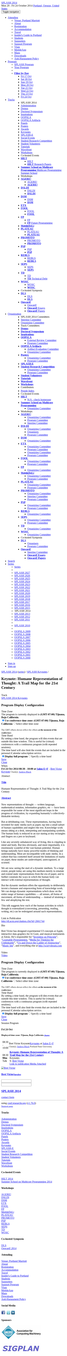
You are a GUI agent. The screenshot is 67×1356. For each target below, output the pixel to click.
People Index (27, 390)
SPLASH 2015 (22, 608)
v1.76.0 (31, 1103)
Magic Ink (7, 945)
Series (17, 566)
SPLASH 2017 (22, 602)
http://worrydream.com (50, 945)
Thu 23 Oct (27, 93)
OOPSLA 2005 (22, 643)
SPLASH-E (27, 134)
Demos (24, 108)
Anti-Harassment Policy (26, 58)
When (4, 765)
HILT (30, 161)
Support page (7, 1106)
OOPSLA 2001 (22, 654)
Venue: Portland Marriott (27, 20)
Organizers (33, 431)
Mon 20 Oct (27, 85)
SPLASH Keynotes (37, 671)
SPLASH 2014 (9, 671)
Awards (25, 129)
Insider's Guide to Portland (28, 35)
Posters (24, 126)
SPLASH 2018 (22, 599)
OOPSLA (26, 117)
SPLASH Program (24, 64)
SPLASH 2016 (22, 605)
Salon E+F (42, 768)
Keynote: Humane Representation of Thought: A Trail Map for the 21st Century (36, 1053)
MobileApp (20, 49)
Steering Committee (31, 319)
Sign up (12, 666)
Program (12, 61)
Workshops (26, 152)
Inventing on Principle (45, 936)
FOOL (30, 211)
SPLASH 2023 (22, 584)
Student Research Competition (36, 140)
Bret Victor (18, 1061)
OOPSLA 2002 (22, 652)
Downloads (20, 55)
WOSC (31, 284)
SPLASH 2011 (22, 619)
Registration (20, 26)
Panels (24, 123)
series (21, 671)
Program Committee (37, 343)
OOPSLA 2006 (22, 640)
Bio (3, 925)
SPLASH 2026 (22, 575)
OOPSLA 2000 (22, 657)
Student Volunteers (30, 143)
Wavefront (26, 149)
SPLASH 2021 (22, 590)
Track (4, 695)
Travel (17, 32)
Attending (13, 17)
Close (4, 762)
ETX (4, 1203)
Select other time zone (27, 723)
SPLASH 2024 (22, 581)
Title (3, 782)
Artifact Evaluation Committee (43, 349)
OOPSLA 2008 (22, 634)
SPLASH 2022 (22, 587)
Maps (17, 52)
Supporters (19, 41)
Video (4, 952)
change (47, 1035)
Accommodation (22, 29)
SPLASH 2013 (22, 613)
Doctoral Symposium (32, 111)
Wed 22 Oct (27, 90)
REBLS (31, 258)
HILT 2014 (7, 1178)
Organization (14, 313)
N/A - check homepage (39, 399)
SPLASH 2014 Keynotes (14, 698)
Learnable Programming (14, 939)
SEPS (30, 267)
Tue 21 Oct (26, 88)
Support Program (23, 44)
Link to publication (19, 1063)
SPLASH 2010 (22, 625)
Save (3, 759)
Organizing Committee (32, 322)
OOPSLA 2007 (22, 637)
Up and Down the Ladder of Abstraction (38, 942)
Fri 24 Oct (26, 96)
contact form (7, 1097)
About (17, 23)
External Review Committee (41, 340)
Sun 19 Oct (27, 82)
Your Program (21, 67)
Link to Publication (11, 918)
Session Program (10, 1023)
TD (29, 275)
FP (28, 220)
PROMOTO (33, 240)
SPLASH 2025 (22, 578)
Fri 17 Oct (26, 76)
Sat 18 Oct (26, 79)
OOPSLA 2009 (22, 631)
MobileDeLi (7, 1212)
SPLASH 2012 (22, 616)
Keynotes (26, 132)
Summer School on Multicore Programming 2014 (26, 1181)
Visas (17, 46)
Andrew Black (25, 772)
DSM (30, 199)
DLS (29, 296)
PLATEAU (33, 231)
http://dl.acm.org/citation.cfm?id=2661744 (22, 921)
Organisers (32, 543)
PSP (29, 249)
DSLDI (31, 190)
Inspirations (27, 114)
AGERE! (32, 181)
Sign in (11, 663)
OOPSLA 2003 (22, 649)
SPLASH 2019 (22, 596)
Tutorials (25, 146)
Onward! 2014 (8, 1248)
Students (18, 38)
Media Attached (37, 1063)
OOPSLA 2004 (22, 646)
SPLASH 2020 (22, 593)
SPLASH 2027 (22, 572)
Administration (28, 105)
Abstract (5, 776)
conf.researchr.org (16, 1103)
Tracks (11, 99)
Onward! (32, 305)
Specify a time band (41, 756)
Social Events (28, 137)
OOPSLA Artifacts (30, 120)
